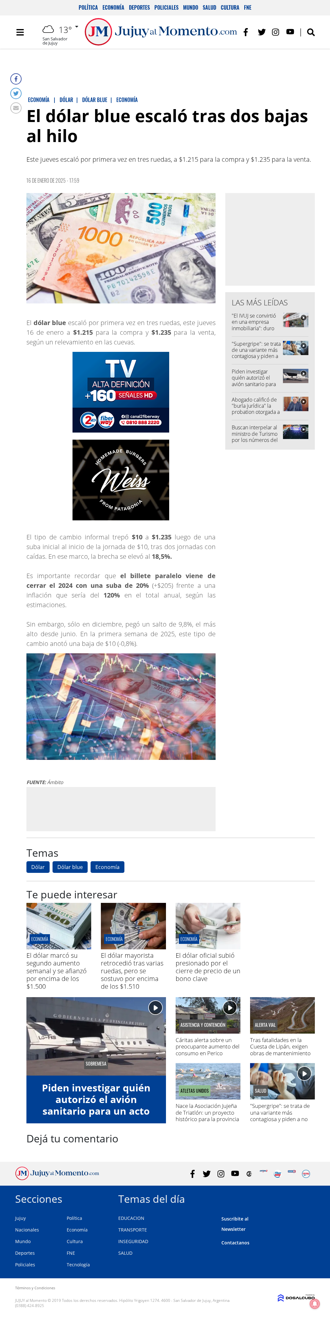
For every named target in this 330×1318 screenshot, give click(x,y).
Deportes (139, 7)
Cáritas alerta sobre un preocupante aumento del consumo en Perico (207, 1046)
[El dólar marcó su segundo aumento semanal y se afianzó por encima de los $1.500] (58, 947)
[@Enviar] (16, 108)
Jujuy (20, 1218)
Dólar (38, 867)
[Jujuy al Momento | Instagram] (276, 32)
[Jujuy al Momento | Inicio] (308, 1198)
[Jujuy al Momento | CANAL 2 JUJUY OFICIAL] (249, 1174)
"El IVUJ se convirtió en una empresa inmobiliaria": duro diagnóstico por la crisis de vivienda (254, 328)
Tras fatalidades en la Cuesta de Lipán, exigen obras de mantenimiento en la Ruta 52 (280, 1049)
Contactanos (235, 1243)
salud (260, 1090)
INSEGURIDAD (133, 1241)
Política (88, 7)
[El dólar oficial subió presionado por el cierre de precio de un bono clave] (208, 947)
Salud (209, 7)
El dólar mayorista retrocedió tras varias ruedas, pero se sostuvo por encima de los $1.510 (132, 971)
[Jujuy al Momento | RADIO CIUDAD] (306, 1174)
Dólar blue (70, 867)
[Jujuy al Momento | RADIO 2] (292, 1174)
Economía (113, 7)
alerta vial (265, 1025)
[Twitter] (16, 93)
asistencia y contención (202, 1025)
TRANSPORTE (132, 1230)
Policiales (166, 7)
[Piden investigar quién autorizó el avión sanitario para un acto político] (96, 1036)
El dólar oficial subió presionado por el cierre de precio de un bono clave (208, 967)
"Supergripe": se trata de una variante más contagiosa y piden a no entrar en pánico (256, 353)
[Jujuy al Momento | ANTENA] (263, 1174)
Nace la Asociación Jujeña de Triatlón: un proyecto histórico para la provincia (207, 1112)
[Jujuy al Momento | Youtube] (290, 32)
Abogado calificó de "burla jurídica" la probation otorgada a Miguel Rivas (256, 409)
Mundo (190, 7)
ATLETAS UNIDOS (194, 1090)
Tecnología (78, 1265)
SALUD (125, 1253)
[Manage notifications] (315, 1304)
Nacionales (27, 1230)
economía (39, 938)
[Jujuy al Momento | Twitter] (262, 32)
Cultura (230, 7)
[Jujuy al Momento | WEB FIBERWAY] (278, 1174)
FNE (247, 7)
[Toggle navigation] (20, 32)
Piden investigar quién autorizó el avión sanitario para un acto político (254, 381)
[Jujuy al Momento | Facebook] (248, 32)
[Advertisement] (121, 808)
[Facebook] (16, 79)
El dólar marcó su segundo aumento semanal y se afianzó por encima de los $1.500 (56, 971)
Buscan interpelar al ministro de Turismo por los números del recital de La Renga (255, 437)
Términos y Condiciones (35, 1287)
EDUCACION (131, 1218)
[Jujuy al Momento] (57, 1178)
